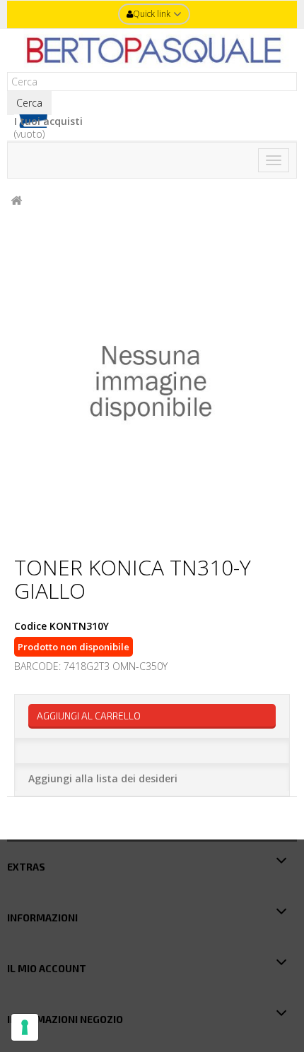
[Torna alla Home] (16, 201)
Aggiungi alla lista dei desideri (102, 778)
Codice (30, 626)
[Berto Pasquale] (152, 50)
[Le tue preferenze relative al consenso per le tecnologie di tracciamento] (24, 1027)
